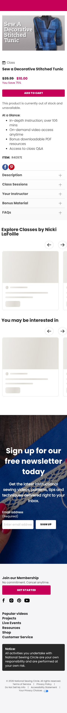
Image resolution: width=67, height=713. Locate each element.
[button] (5, 167)
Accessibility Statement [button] (44, 687)
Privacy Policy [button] (44, 684)
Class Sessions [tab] (15, 184)
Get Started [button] (26, 590)
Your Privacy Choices (30, 690)
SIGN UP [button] (46, 524)
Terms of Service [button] (22, 684)
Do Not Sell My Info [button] (15, 687)
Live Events (11, 623)
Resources (11, 628)
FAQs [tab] (6, 212)
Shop (6, 632)
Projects (9, 618)
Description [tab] (12, 175)
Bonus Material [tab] (15, 203)
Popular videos (15, 613)
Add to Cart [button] (33, 93)
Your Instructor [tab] (15, 194)
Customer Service (17, 637)
